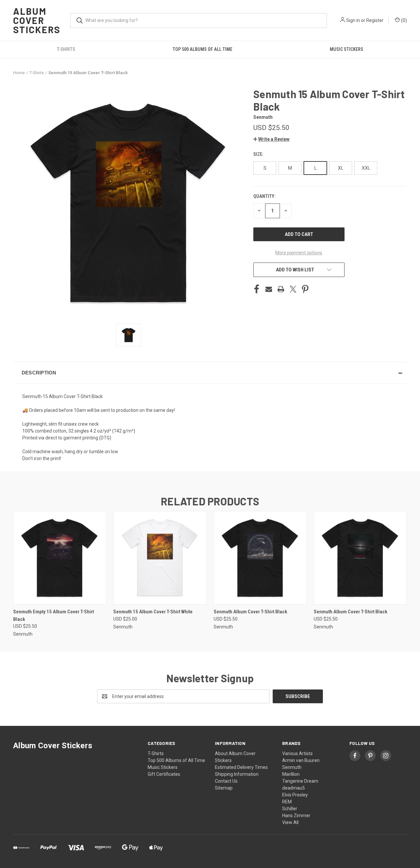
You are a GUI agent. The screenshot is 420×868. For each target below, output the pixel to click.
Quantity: (264, 196)
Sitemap (224, 788)
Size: (258, 154)
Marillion (291, 774)
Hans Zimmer (296, 815)
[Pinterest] (305, 289)
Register (375, 20)
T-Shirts (66, 49)
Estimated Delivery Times (241, 767)
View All (290, 822)
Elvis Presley (295, 794)
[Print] (281, 289)
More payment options (298, 252)
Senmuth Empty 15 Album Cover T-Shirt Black (53, 615)
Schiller (289, 808)
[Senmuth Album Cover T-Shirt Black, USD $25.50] (260, 557)
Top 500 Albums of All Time (202, 49)
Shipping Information (237, 774)
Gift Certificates (164, 774)
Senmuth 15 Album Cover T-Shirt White (153, 612)
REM (287, 801)
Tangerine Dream (300, 781)
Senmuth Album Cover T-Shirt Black (250, 612)
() (403, 20)
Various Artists (297, 753)
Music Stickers (346, 49)
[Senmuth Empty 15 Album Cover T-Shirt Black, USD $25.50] (59, 557)
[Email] (268, 289)
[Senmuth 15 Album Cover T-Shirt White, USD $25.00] (160, 557)
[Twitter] (293, 289)
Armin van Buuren (301, 760)
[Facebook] (256, 289)
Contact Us (226, 781)
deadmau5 (293, 788)
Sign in (353, 20)
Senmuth (292, 767)
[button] (271, 139)
